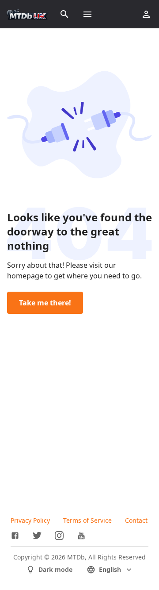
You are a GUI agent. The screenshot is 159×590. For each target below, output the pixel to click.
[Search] (64, 14)
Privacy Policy (30, 520)
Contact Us (141, 520)
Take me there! (45, 303)
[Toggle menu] (87, 14)
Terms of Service (87, 520)
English (110, 569)
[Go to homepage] (27, 14)
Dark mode (55, 569)
